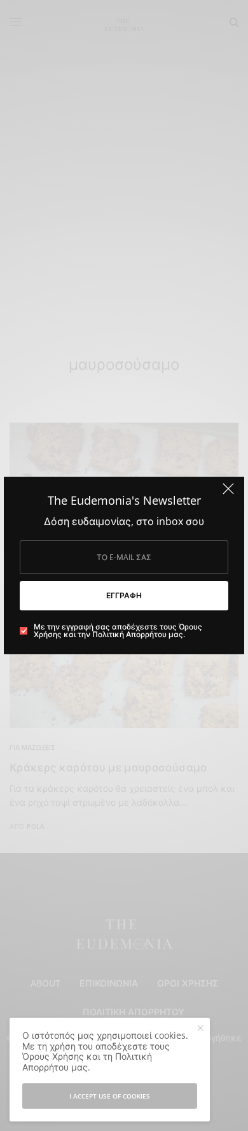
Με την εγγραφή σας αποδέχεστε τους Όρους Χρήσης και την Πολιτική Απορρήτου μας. (118, 630)
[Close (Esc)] (228, 494)
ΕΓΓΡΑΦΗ (124, 595)
